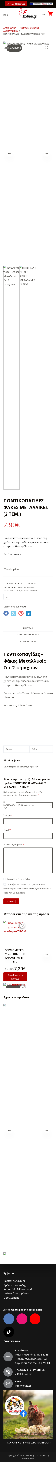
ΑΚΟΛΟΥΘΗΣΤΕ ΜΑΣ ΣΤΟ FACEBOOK (28, 1442)
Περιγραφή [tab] (28, 628)
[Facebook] (6, 613)
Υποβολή (11, 901)
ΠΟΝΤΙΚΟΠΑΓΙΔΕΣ (30, 590)
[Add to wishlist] (6, 597)
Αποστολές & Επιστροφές (18, 1289)
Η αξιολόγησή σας (13, 844)
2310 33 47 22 (23, 1374)
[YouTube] (35, 1318)
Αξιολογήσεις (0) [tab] (28, 641)
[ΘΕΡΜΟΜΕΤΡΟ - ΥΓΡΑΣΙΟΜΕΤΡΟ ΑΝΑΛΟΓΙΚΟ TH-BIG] (15, 932)
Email (7, 829)
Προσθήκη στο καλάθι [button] (15, 976)
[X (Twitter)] (13, 613)
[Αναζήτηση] (43, 13)
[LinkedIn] (28, 613)
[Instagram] (21, 1318)
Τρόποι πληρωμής (14, 1280)
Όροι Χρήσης (11, 1297)
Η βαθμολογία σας (9, 805)
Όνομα (7, 815)
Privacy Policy (24, 879)
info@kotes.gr (23, 1385)
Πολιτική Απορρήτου (16, 1293)
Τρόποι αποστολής (14, 1285)
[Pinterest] (21, 613)
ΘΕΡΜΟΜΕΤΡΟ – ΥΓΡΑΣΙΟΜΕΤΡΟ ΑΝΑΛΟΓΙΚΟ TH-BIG (15, 955)
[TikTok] (8, 1332)
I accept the (18, 879)
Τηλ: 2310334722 (17, 4)
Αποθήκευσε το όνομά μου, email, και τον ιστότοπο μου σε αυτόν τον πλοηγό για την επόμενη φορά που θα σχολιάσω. (27, 888)
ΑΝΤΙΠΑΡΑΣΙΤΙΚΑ (26, 587)
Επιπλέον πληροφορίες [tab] (28, 634)
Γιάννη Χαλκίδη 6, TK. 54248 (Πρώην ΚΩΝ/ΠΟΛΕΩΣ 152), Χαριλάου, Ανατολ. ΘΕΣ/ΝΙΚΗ (32, 1359)
